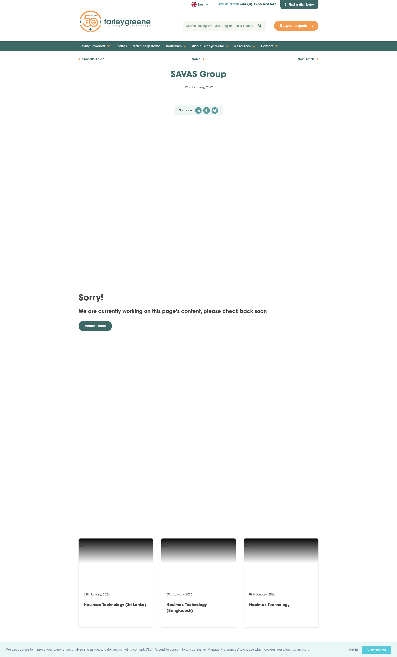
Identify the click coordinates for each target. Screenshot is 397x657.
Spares (121, 46)
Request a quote (293, 26)
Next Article (306, 59)
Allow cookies (376, 649)
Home (196, 59)
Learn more (301, 649)
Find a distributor (301, 4)
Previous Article (93, 59)
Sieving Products (92, 46)
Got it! (353, 649)
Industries (174, 46)
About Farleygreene (208, 46)
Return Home (95, 326)
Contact (267, 46)
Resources (242, 46)
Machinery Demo (146, 46)
